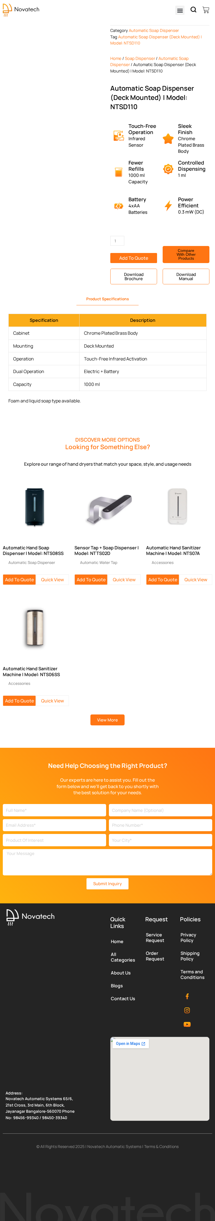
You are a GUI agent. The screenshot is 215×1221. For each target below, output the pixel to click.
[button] (179, 10)
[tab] (107, 299)
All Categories (123, 957)
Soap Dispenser (140, 58)
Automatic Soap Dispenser (154, 30)
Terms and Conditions (193, 974)
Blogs (117, 986)
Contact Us (123, 998)
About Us (121, 973)
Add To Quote (133, 258)
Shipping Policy (190, 956)
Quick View (52, 579)
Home (115, 58)
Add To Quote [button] (19, 579)
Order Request (155, 956)
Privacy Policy (188, 937)
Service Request (155, 937)
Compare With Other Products (186, 254)
